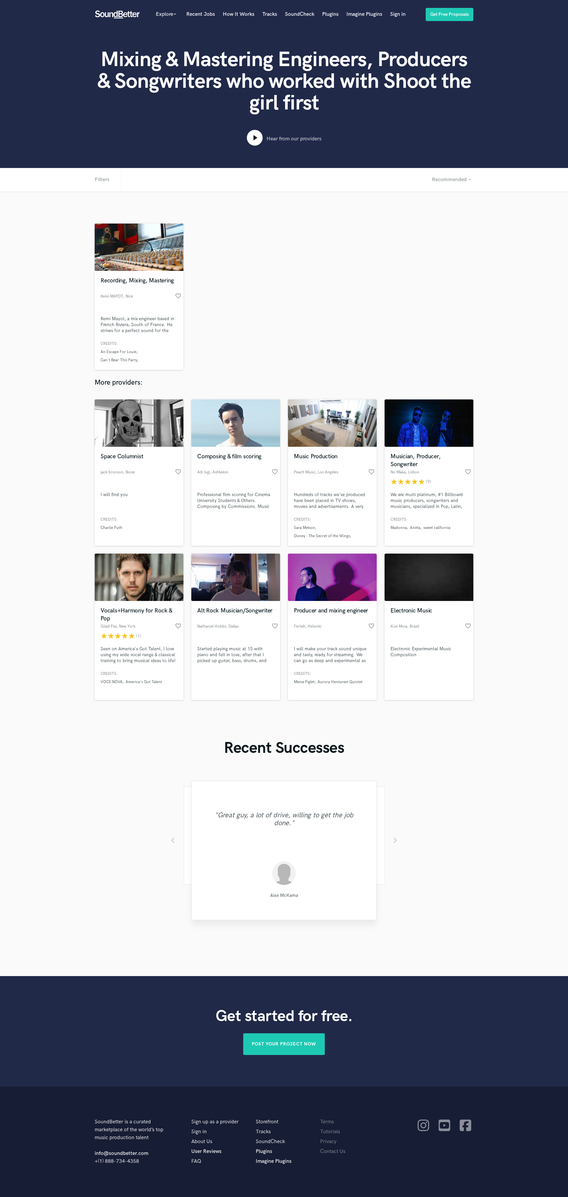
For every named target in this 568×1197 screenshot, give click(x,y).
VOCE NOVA (112, 682)
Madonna (398, 527)
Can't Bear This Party (119, 360)
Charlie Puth (111, 527)
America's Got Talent (144, 682)
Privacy (328, 1141)
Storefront (267, 1122)
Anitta (415, 527)
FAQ (196, 1161)
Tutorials (330, 1132)
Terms (327, 1122)
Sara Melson (304, 527)
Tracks (269, 14)
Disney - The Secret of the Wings (322, 536)
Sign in (398, 14)
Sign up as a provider (215, 1122)
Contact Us (332, 1151)
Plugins (330, 14)
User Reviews (206, 1151)
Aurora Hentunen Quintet (340, 682)
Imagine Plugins (364, 14)
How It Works (238, 14)
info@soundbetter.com (121, 1153)
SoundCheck (299, 14)
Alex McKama (284, 895)
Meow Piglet (304, 682)
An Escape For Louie (118, 351)
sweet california (436, 527)
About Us (201, 1141)
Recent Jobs (200, 14)
